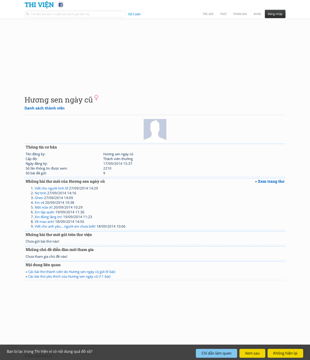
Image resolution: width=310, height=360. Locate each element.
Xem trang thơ (271, 181)
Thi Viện (39, 4)
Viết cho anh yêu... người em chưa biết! (65, 226)
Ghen (39, 197)
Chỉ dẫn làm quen (216, 353)
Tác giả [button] (208, 14)
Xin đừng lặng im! (48, 216)
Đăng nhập (275, 14)
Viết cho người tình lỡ (51, 188)
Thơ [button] (223, 14)
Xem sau (252, 353)
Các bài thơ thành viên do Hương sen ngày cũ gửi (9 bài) (71, 271)
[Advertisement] (155, 53)
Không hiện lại (285, 353)
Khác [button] (257, 14)
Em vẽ (39, 202)
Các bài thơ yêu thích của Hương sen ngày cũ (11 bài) (69, 276)
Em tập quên (44, 212)
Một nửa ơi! (44, 207)
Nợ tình (40, 193)
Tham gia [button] (240, 14)
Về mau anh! (44, 221)
